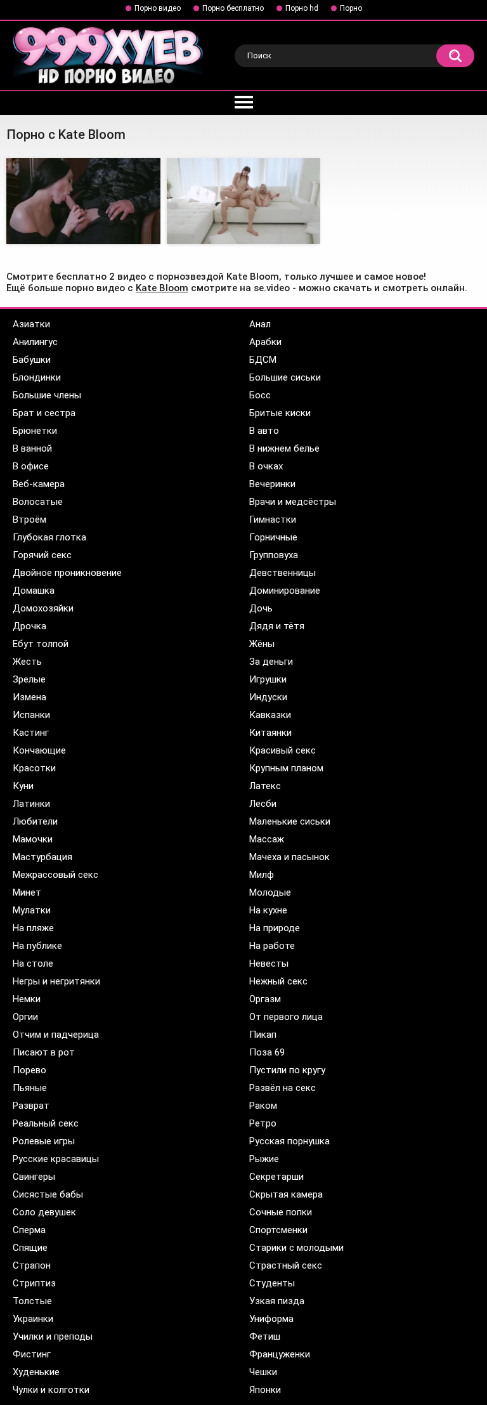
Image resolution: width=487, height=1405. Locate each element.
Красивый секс (282, 750)
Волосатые (38, 501)
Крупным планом (286, 768)
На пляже (33, 928)
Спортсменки (278, 1230)
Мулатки (32, 910)
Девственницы (282, 572)
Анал (260, 324)
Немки (27, 999)
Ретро (262, 1123)
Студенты (272, 1283)
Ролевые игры (44, 1141)
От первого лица (286, 1017)
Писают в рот (44, 1052)
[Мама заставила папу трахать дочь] (244, 201)
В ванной (32, 448)
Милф (261, 874)
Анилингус (35, 342)
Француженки (279, 1354)
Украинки (33, 1318)
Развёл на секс (282, 1088)
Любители (35, 821)
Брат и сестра (44, 413)
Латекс (265, 786)
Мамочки (33, 839)
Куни (23, 786)
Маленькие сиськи (289, 821)
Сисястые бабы (48, 1194)
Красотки (34, 768)
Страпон (32, 1265)
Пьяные (30, 1088)
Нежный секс (278, 981)
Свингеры (34, 1176)
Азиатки (31, 324)
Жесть (27, 661)
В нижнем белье (284, 448)
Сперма (29, 1230)
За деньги (271, 661)
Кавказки (270, 715)
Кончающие (39, 750)
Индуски (268, 697)
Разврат (31, 1105)
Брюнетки (35, 430)
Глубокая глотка (49, 537)
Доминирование (284, 590)
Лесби (262, 803)
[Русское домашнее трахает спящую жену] (83, 201)
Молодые (270, 892)
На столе (33, 963)
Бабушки (32, 359)
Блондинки (37, 377)
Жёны (262, 644)
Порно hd (301, 8)
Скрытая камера (286, 1194)
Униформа (271, 1318)
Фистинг (32, 1354)
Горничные (273, 537)
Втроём (29, 519)
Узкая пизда (276, 1301)
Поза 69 (267, 1052)
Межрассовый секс (55, 874)
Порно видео (157, 8)
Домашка (34, 590)
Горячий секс (42, 555)
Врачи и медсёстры (292, 501)
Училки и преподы (53, 1336)
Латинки (31, 803)
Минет (27, 892)
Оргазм (265, 999)
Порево (29, 1070)
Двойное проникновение (67, 572)
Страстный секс (285, 1265)
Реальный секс (46, 1123)
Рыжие (264, 1159)
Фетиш (264, 1336)
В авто (264, 430)
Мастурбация (42, 857)
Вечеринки (272, 484)
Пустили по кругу (287, 1070)
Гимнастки (272, 519)
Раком (263, 1105)
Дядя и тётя (276, 626)
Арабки (265, 342)
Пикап (262, 1034)
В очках (266, 466)
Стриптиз (34, 1283)
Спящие (30, 1247)
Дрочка (29, 626)
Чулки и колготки (51, 1389)
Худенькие (36, 1372)
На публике (37, 945)
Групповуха (273, 555)
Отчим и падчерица (56, 1034)
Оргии (25, 1017)
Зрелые (29, 679)
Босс (260, 395)
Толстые (32, 1301)
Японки (265, 1389)
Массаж (266, 839)
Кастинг (31, 732)
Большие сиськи (285, 377)
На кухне (268, 910)
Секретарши (276, 1176)
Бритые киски (280, 413)
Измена (29, 697)
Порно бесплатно (233, 8)
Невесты (269, 963)
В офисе (31, 466)
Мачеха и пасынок (289, 857)
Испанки (31, 715)
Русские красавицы (56, 1159)
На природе (274, 928)
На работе (272, 945)
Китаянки (270, 732)
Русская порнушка (289, 1141)
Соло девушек (44, 1212)
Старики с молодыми (296, 1247)
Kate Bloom (162, 288)
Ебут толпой (40, 644)
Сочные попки (280, 1212)
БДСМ (262, 359)
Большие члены (47, 395)
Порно (351, 8)
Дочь (261, 608)
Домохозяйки (43, 608)
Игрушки (268, 679)
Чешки (263, 1372)
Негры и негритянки (56, 981)
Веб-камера (39, 484)
